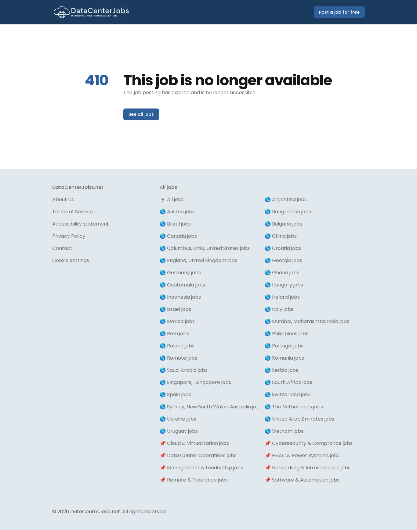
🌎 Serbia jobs (281, 370)
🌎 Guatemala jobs (182, 284)
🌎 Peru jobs (174, 333)
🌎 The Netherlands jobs (294, 406)
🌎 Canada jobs (178, 236)
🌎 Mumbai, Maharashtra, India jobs (307, 321)
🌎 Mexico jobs (177, 321)
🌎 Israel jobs (175, 309)
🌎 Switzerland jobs (288, 394)
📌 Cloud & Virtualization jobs (194, 443)
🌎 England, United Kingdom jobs (198, 260)
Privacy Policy (68, 236)
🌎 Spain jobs (175, 394)
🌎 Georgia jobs (283, 260)
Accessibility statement (80, 223)
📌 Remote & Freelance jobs (194, 479)
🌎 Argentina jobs (286, 199)
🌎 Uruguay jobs (179, 431)
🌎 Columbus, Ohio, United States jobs (205, 248)
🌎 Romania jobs (284, 357)
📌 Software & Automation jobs (302, 479)
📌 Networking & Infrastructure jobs (307, 467)
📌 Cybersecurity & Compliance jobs (309, 443)
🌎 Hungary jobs (284, 284)
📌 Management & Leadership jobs (201, 467)
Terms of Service (72, 211)
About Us (63, 199)
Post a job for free (339, 12)
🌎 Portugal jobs (284, 345)
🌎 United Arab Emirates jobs (299, 418)
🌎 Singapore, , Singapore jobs (195, 382)
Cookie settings (70, 260)
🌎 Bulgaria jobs (283, 223)
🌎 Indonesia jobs (180, 297)
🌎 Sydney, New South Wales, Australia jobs (210, 406)
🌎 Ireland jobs (282, 297)
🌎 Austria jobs (177, 211)
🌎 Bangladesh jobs (288, 211)
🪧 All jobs (172, 199)
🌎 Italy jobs (279, 309)
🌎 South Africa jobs (288, 382)
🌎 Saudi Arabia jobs (184, 370)
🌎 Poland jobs (177, 345)
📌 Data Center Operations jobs (198, 455)
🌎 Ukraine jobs (178, 418)
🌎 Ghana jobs (282, 272)
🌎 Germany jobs (180, 272)
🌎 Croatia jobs (283, 248)
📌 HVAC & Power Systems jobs (302, 455)
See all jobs (141, 114)
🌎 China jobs (281, 236)
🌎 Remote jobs (178, 357)
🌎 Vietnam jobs (284, 431)
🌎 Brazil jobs (175, 223)
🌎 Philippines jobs (286, 333)
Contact (62, 248)
